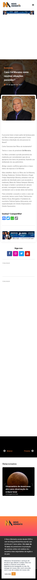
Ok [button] (13, 574)
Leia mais (8, 574)
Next (31, 484)
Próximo (27, 451)
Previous (5, 484)
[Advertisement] (18, 37)
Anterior (9, 451)
